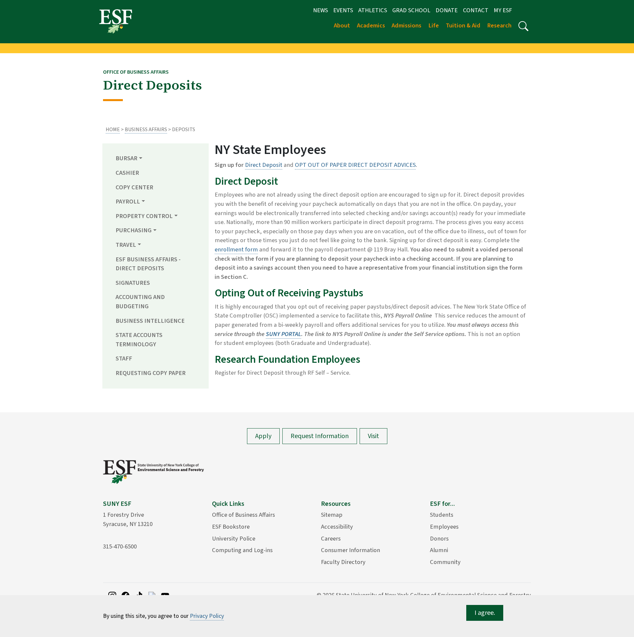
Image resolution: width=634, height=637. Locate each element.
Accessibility (337, 526)
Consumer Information (350, 550)
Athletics (372, 10)
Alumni (439, 550)
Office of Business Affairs (243, 514)
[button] (523, 26)
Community (445, 562)
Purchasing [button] (134, 230)
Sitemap (331, 514)
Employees (444, 526)
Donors (439, 538)
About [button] (342, 25)
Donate (447, 10)
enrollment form (236, 249)
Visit (373, 436)
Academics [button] (371, 25)
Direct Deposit (263, 165)
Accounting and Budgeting (140, 302)
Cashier (127, 173)
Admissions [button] (406, 25)
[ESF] (115, 21)
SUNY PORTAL (283, 334)
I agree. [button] (485, 613)
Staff (124, 358)
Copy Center (134, 187)
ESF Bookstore (231, 526)
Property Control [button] (144, 216)
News (320, 10)
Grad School (411, 10)
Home (113, 129)
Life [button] (433, 25)
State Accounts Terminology (139, 340)
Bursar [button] (126, 158)
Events (343, 10)
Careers (331, 538)
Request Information (320, 436)
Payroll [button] (128, 201)
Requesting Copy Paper (151, 373)
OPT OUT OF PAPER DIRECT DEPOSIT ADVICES (355, 165)
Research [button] (499, 25)
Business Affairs (146, 129)
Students (441, 514)
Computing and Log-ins (242, 550)
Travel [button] (126, 245)
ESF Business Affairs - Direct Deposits (148, 264)
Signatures (133, 283)
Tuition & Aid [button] (463, 25)
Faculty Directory (343, 562)
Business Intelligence (150, 321)
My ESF (503, 10)
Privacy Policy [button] (207, 616)
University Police (233, 538)
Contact (475, 10)
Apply (263, 436)
